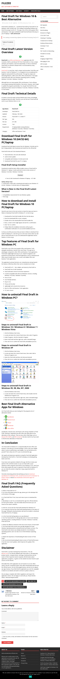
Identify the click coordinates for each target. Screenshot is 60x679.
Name (3, 623)
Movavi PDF (5, 437)
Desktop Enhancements (46, 43)
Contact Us (23, 658)
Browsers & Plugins (45, 33)
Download (20, 175)
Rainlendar (10, 425)
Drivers (42, 48)
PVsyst (9, 422)
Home (2, 11)
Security (26, 11)
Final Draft (5, 70)
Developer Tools (35, 11)
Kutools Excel (11, 419)
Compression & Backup (46, 40)
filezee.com (5, 553)
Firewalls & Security (45, 53)
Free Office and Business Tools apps (12, 584)
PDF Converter (18, 437)
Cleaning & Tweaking (45, 38)
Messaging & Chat (45, 61)
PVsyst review (5, 477)
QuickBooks (11, 417)
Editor (16, 23)
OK (30, 676)
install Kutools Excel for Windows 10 (29, 476)
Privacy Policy (24, 663)
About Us (23, 655)
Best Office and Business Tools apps (15, 581)
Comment (4, 611)
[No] (58, 675)
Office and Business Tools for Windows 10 (14, 587)
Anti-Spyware (10, 11)
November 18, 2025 (8, 23)
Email (3, 627)
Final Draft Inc (32, 581)
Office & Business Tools (25, 23)
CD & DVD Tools (44, 35)
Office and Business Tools (17, 60)
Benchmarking (44, 30)
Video (41, 69)
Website (4, 632)
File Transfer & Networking (47, 51)
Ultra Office (11, 428)
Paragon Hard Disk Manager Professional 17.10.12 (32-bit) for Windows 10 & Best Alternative (47, 659)
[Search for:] (49, 16)
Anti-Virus (19, 11)
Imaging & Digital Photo (46, 59)
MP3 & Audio (43, 64)
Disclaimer (23, 660)
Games (42, 56)
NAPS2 (10, 437)
